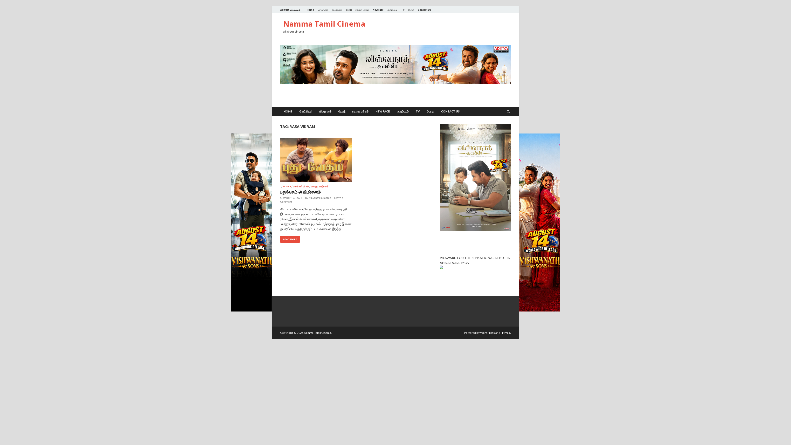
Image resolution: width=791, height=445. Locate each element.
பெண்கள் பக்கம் (301, 186)
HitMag (505, 332)
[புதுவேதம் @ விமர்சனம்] (316, 161)
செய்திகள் (323, 9)
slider (287, 186)
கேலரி (349, 9)
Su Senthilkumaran (320, 197)
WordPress (487, 332)
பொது (411, 9)
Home (310, 9)
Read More (290, 239)
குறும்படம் (392, 9)
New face (378, 9)
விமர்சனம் (337, 9)
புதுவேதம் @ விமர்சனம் (300, 191)
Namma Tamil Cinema (324, 24)
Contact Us (424, 9)
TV (403, 9)
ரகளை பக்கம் (362, 9)
